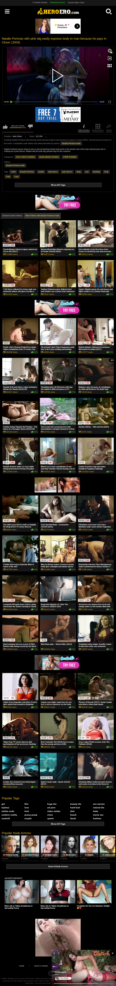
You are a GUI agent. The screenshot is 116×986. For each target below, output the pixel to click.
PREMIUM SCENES (57, 2)
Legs (16, 177)
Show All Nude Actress (58, 866)
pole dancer (67, 172)
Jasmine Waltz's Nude (76, 2)
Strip (106, 172)
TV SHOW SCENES (39, 2)
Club (8, 177)
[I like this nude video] (5, 128)
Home (21, 966)
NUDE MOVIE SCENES (49, 157)
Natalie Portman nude (71, 143)
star (87, 172)
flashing (96, 172)
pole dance (53, 172)
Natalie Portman (27, 172)
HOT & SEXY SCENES (25, 157)
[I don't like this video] (30, 128)
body (79, 172)
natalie (41, 172)
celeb (13, 172)
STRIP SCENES (69, 157)
